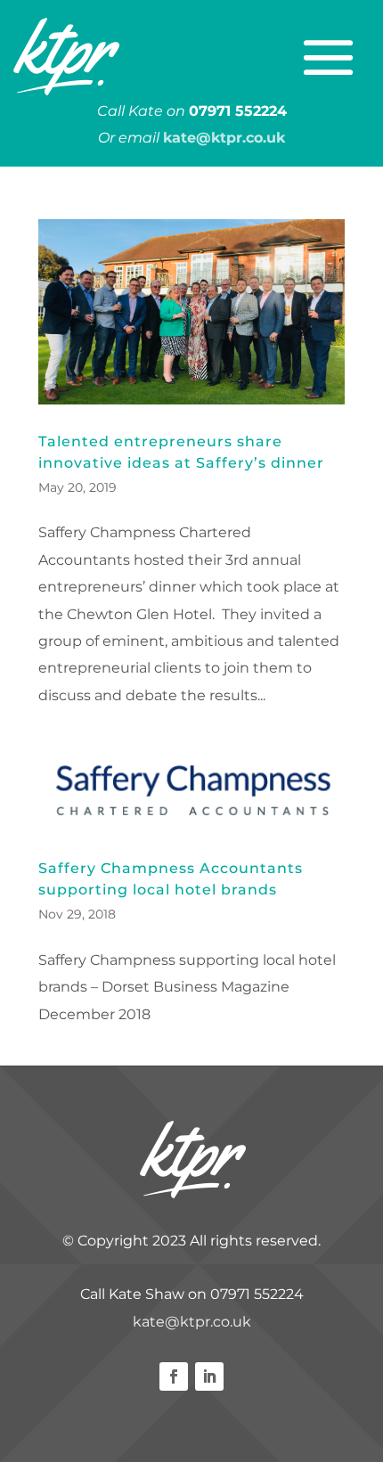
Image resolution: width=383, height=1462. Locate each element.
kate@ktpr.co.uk (192, 1321)
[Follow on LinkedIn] (209, 1376)
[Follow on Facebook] (173, 1376)
